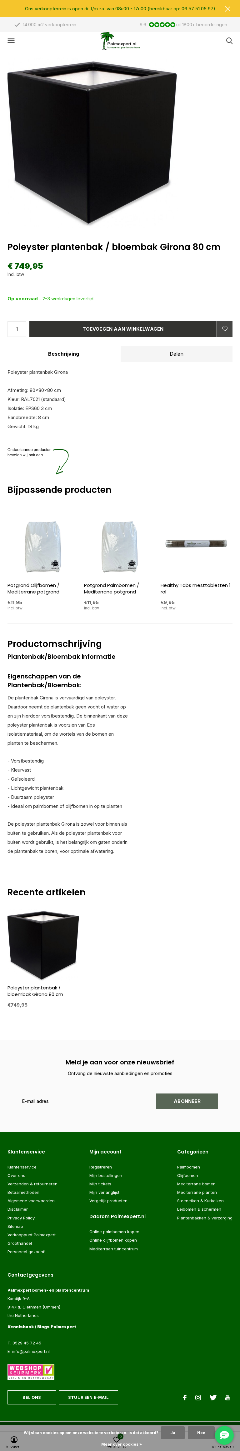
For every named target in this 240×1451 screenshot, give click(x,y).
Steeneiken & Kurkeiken (200, 1200)
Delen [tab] (176, 354)
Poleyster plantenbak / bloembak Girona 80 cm (35, 991)
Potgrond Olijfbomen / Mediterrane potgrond (33, 588)
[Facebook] (185, 1397)
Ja (172, 1432)
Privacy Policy (21, 1217)
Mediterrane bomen (196, 1183)
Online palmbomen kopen (114, 1231)
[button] (12, 41)
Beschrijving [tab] (63, 354)
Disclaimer (18, 1209)
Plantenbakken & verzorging (204, 1217)
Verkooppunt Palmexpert (32, 1234)
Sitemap (15, 1226)
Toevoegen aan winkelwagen (123, 329)
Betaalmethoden (23, 1192)
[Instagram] (198, 1397)
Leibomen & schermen (199, 1209)
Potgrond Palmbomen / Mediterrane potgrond (111, 588)
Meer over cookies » (121, 1444)
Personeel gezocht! (26, 1251)
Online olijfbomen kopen (113, 1240)
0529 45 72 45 (26, 1342)
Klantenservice (22, 1166)
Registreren (100, 1166)
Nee (201, 1432)
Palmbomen (188, 1166)
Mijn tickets (100, 1183)
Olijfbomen (187, 1175)
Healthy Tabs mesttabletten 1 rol (196, 588)
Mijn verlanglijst (104, 1192)
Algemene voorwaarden (31, 1200)
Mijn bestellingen (105, 1175)
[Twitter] (213, 1397)
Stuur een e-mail (88, 1397)
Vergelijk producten (108, 1200)
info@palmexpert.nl (31, 1351)
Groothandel (20, 1243)
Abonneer (187, 1101)
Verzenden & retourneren (33, 1183)
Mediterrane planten (197, 1192)
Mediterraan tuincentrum (113, 1248)
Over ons (16, 1175)
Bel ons (31, 1397)
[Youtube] (227, 1397)
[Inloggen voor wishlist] (224, 329)
